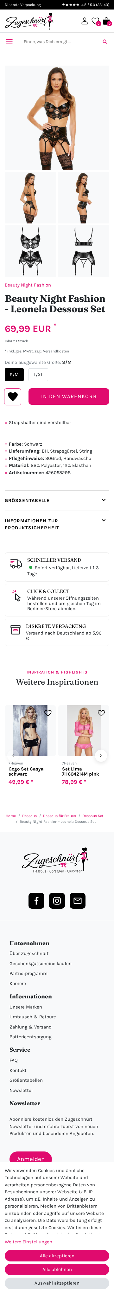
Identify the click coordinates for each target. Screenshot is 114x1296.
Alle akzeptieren (57, 1256)
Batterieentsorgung (30, 1037)
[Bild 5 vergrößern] (83, 251)
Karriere (18, 983)
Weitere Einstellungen (28, 1242)
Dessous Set (93, 816)
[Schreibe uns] (78, 901)
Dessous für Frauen (59, 816)
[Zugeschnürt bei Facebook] (36, 901)
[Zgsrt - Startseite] (57, 860)
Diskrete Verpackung (56, 626)
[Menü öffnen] (9, 42)
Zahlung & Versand (31, 1027)
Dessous (29, 816)
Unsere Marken (26, 1007)
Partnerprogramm (29, 973)
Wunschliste (13, 396)
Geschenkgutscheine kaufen (41, 963)
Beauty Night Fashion (28, 285)
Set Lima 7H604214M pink (80, 771)
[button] (84, 21)
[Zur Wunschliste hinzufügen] (48, 713)
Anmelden (31, 1159)
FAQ (14, 1060)
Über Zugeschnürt (29, 953)
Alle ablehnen (57, 1269)
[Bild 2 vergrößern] (30, 197)
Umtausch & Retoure (33, 1017)
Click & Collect (48, 591)
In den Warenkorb (69, 396)
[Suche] (105, 42)
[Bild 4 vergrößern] (30, 251)
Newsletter (21, 1090)
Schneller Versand (54, 560)
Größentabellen (26, 1080)
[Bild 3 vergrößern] (83, 197)
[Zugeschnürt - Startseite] (29, 21)
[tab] (57, 500)
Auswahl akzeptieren (57, 1283)
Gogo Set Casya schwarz (26, 771)
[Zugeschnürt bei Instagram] (57, 901)
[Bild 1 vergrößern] (57, 118)
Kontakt (18, 1070)
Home (11, 816)
